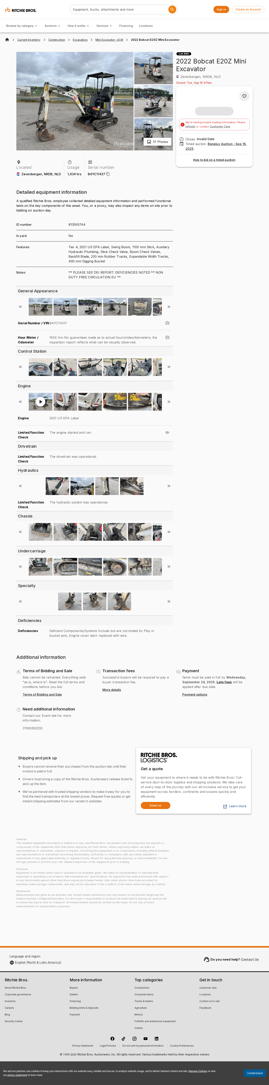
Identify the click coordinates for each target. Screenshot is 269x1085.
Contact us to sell (209, 1001)
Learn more (237, 806)
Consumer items (144, 994)
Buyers (74, 988)
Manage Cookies (197, 1071)
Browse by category (20, 25)
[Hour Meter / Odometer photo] (167, 337)
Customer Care (220, 126)
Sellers (74, 994)
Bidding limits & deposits (84, 1008)
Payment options (194, 694)
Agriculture (140, 1008)
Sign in (221, 9)
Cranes (138, 1028)
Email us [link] (155, 805)
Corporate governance (18, 994)
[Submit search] (172, 9)
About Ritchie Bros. (16, 988)
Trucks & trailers (143, 1001)
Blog (7, 1015)
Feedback (205, 1008)
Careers (9, 1008)
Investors (10, 1001)
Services (102, 25)
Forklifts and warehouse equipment (155, 1021)
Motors (138, 1015)
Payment (75, 1015)
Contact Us (250, 959)
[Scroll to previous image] (20, 307)
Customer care (208, 988)
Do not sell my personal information (143, 1046)
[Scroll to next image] (169, 307)
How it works (76, 25)
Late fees (224, 682)
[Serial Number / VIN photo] (167, 323)
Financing (126, 25)
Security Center (14, 1021)
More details (111, 690)
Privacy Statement (82, 1046)
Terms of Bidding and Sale (42, 694)
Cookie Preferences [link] (182, 1046)
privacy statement (17, 1075)
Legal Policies (108, 1046)
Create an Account (248, 9)
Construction (141, 988)
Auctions (51, 25)
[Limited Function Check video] (167, 432)
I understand (255, 1073)
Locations (146, 25)
